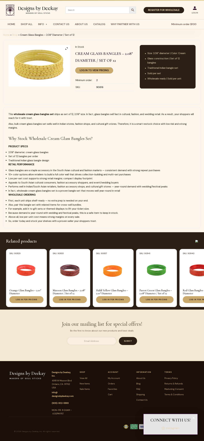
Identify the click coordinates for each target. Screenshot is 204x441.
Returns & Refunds (173, 383)
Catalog (99, 24)
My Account (114, 378)
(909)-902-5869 (60, 403)
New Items (85, 383)
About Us (81, 24)
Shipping (140, 394)
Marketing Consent (174, 389)
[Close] (193, 418)
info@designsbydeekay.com (63, 394)
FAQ (138, 389)
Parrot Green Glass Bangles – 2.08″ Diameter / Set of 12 (155, 292)
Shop (15, 35)
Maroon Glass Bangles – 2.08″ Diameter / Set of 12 (69, 292)
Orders (111, 383)
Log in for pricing (26, 299)
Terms (168, 372)
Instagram (172, 428)
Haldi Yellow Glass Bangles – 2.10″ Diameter (112, 292)
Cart (110, 394)
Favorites (112, 389)
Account (113, 372)
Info (41, 24)
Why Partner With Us (125, 24)
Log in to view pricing (94, 70)
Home (11, 24)
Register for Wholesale (164, 10)
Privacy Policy (171, 378)
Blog (138, 383)
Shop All (27, 24)
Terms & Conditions (174, 394)
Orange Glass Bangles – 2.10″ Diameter (25, 292)
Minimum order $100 (183, 24)
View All (83, 378)
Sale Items (85, 389)
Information (143, 372)
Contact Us (61, 24)
